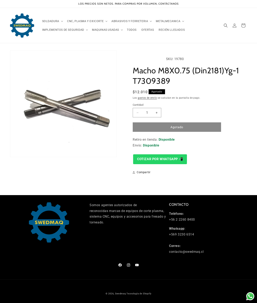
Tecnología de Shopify (138, 293)
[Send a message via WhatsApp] (250, 296)
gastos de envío (147, 97)
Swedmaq (120, 293)
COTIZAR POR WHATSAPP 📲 (160, 159)
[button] (52, 21)
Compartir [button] (143, 172)
